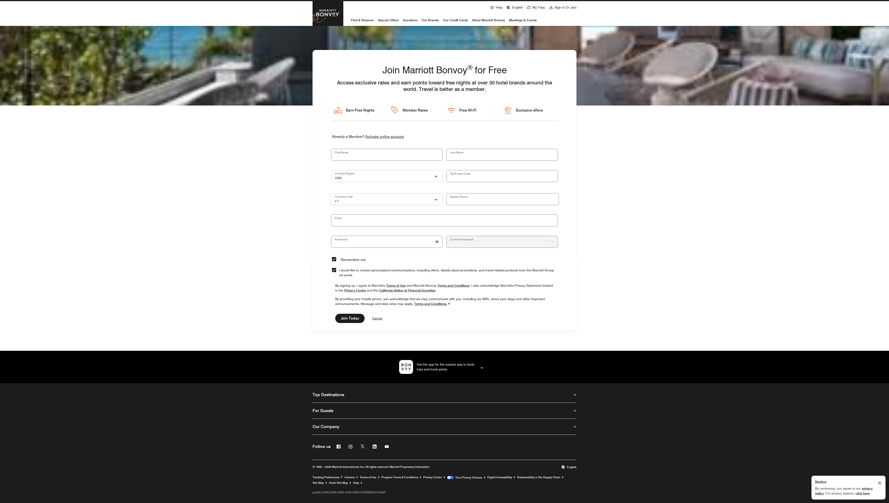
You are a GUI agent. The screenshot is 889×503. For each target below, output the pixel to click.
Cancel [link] (377, 318)
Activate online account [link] (384, 136)
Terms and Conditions (453, 285)
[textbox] (387, 155)
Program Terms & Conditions (400, 477)
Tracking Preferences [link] (326, 477)
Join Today (350, 318)
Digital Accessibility (499, 477)
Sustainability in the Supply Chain (538, 477)
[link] (444, 367)
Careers (349, 477)
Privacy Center (432, 477)
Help (356, 482)
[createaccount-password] (437, 242)
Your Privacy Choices (468, 477)
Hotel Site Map (338, 482)
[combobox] (387, 176)
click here (862, 493)
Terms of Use (368, 477)
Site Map (318, 482)
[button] (514, 7)
